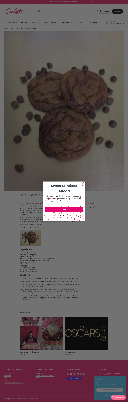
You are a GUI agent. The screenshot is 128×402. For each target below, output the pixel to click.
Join (64, 209)
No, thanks (64, 216)
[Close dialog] (82, 184)
